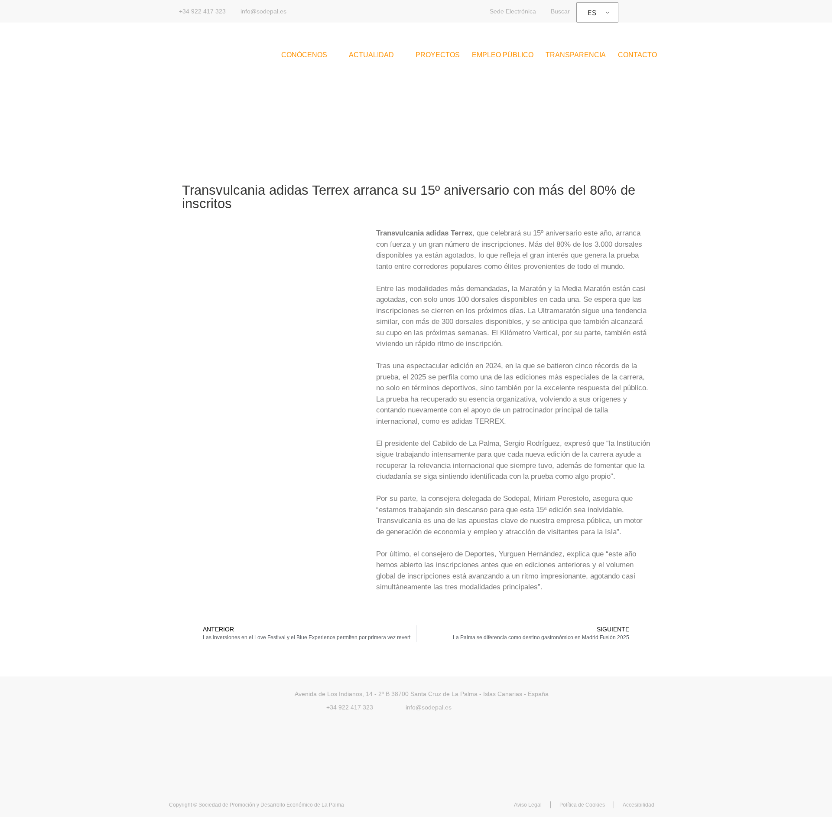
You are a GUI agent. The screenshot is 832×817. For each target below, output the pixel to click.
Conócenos (304, 55)
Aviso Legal (528, 805)
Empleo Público (502, 55)
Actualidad (371, 55)
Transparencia (576, 55)
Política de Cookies (582, 805)
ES (592, 12)
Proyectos (438, 55)
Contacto (637, 55)
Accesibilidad (638, 805)
